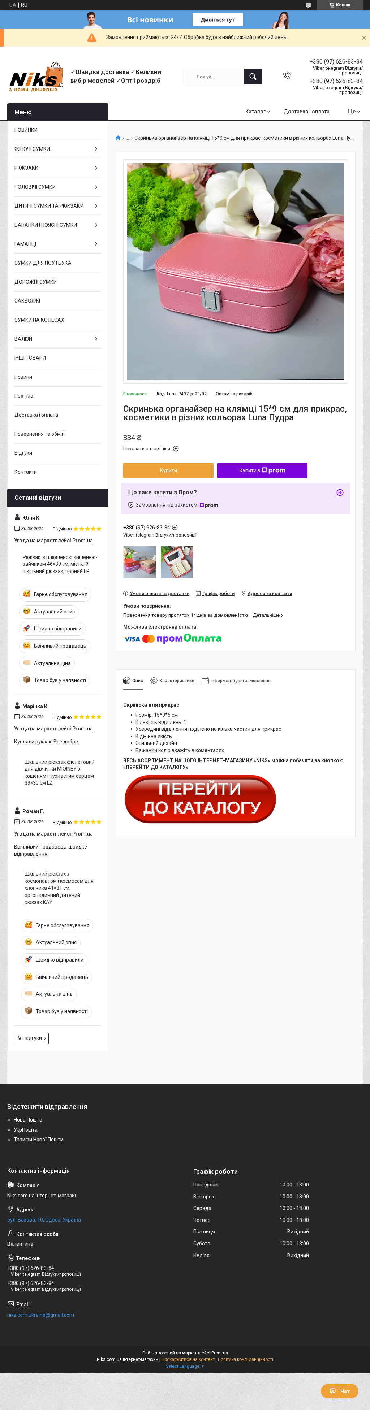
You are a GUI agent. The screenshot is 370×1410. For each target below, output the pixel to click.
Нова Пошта (28, 1120)
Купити (168, 470)
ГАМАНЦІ (25, 244)
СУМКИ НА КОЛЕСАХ (39, 320)
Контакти (25, 472)
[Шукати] (253, 76)
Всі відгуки (29, 1038)
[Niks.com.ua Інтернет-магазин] (36, 76)
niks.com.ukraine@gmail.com (40, 1315)
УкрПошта (26, 1130)
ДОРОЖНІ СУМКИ (35, 282)
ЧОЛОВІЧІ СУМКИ (35, 187)
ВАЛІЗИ (23, 339)
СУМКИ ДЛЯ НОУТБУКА (43, 263)
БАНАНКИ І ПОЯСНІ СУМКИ (45, 225)
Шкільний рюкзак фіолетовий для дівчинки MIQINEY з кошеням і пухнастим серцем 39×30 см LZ (60, 772)
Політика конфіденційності (245, 1359)
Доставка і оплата (307, 111)
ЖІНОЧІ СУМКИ (32, 149)
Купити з (250, 470)
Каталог (255, 111)
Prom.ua (219, 1352)
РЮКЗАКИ (26, 168)
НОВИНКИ (26, 130)
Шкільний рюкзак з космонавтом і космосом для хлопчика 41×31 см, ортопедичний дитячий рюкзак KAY (59, 888)
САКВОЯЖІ (27, 301)
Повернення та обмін (39, 434)
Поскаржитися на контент (188, 1359)
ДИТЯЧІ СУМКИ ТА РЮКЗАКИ (48, 206)
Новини (23, 377)
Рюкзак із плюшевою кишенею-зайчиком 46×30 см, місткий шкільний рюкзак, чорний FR (60, 564)
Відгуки (23, 453)
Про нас (23, 396)
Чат (345, 1391)
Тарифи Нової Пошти (38, 1139)
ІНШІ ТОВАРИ (30, 358)
